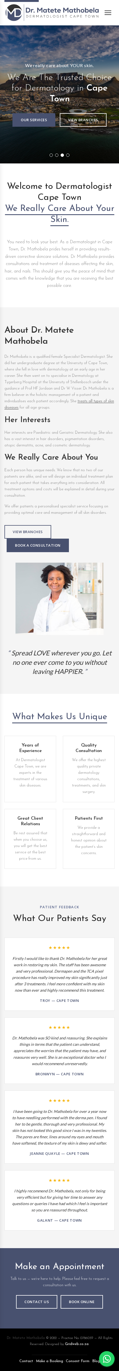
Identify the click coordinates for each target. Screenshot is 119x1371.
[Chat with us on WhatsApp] (107, 1359)
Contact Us (36, 1301)
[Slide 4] (67, 155)
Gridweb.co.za (77, 1344)
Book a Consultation (38, 545)
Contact (26, 1361)
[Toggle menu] (110, 13)
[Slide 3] (62, 155)
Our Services (34, 119)
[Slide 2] (56, 155)
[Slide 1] (51, 155)
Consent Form (77, 1361)
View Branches (83, 119)
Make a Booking (49, 1361)
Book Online (82, 1301)
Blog (96, 1361)
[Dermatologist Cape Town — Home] (51, 13)
